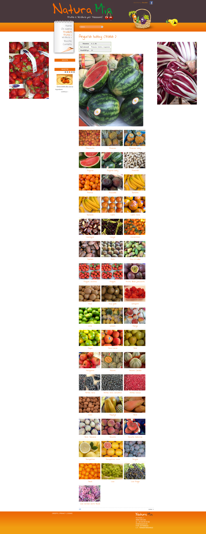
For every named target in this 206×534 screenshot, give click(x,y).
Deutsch (137, 2)
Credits (55, 513)
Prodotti (67, 32)
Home (69, 26)
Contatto (67, 44)
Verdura (66, 37)
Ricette (68, 41)
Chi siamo (66, 29)
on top (150, 509)
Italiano (145, 2)
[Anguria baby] (111, 90)
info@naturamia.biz (142, 524)
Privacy (63, 513)
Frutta (67, 35)
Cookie (70, 513)
